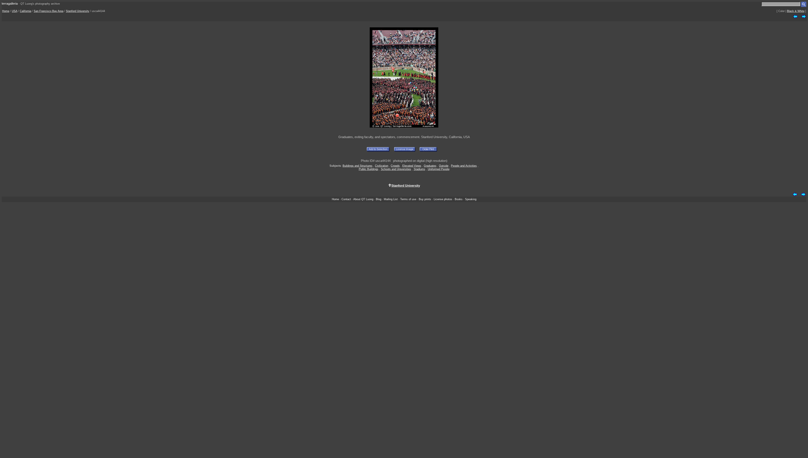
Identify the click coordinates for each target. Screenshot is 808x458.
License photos (443, 199)
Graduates (430, 165)
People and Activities (464, 165)
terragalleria (10, 3)
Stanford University (77, 11)
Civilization (381, 165)
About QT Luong (363, 199)
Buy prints (425, 199)
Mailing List (391, 199)
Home (5, 11)
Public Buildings (368, 169)
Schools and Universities (396, 169)
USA (14, 11)
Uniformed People (438, 169)
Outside (443, 165)
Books (458, 199)
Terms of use (408, 199)
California (25, 11)
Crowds (395, 165)
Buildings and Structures (357, 165)
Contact (346, 199)
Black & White (795, 11)
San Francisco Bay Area (48, 11)
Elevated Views (411, 165)
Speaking (470, 199)
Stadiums (419, 169)
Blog (378, 199)
